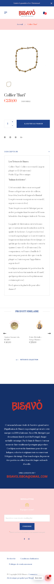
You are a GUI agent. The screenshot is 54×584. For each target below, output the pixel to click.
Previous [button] (5, 333)
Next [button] (49, 333)
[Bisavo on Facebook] (24, 539)
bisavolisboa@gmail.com (27, 476)
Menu (6, 13)
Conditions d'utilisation (29, 559)
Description (11, 152)
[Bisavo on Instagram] (28, 539)
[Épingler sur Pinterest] (16, 137)
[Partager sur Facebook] (5, 137)
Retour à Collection (29, 359)
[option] (27, 59)
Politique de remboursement (20, 564)
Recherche (11, 559)
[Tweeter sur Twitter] (10, 137)
